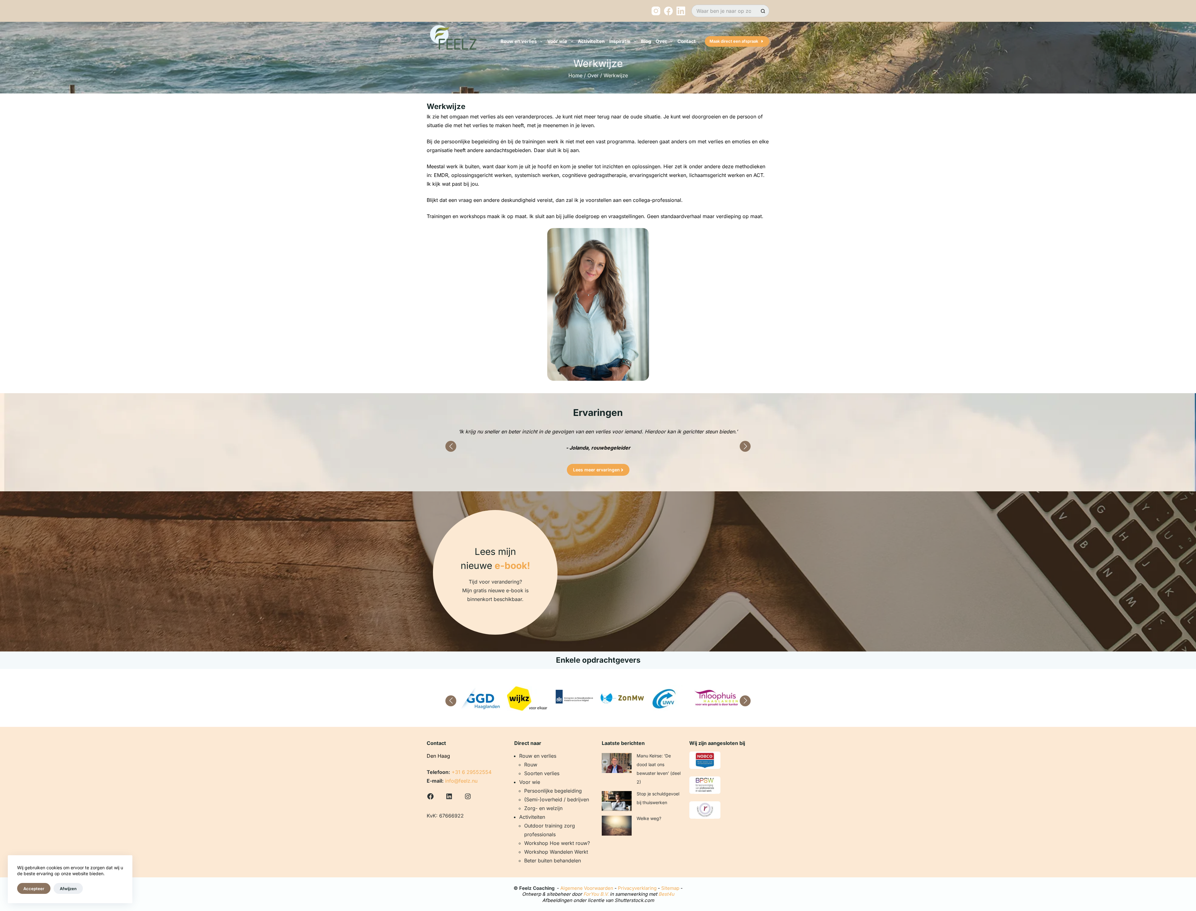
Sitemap (670, 888)
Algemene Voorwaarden (586, 888)
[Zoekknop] (763, 11)
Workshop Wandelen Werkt (556, 852)
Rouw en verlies (519, 41)
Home (575, 75)
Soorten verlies (541, 773)
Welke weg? (649, 818)
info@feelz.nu (461, 781)
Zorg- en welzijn (543, 808)
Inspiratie (619, 41)
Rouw (530, 764)
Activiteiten (591, 41)
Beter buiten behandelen (552, 860)
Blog (646, 41)
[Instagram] (656, 11)
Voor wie (557, 41)
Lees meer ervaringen (596, 469)
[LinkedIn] (680, 11)
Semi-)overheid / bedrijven (557, 799)
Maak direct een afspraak (734, 41)
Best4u (666, 894)
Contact (686, 41)
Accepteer (33, 888)
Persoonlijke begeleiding (553, 791)
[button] (450, 446)
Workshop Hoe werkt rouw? (557, 843)
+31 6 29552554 (471, 772)
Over (593, 75)
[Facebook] (668, 11)
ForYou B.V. (596, 894)
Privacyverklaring (637, 888)
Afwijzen (68, 888)
